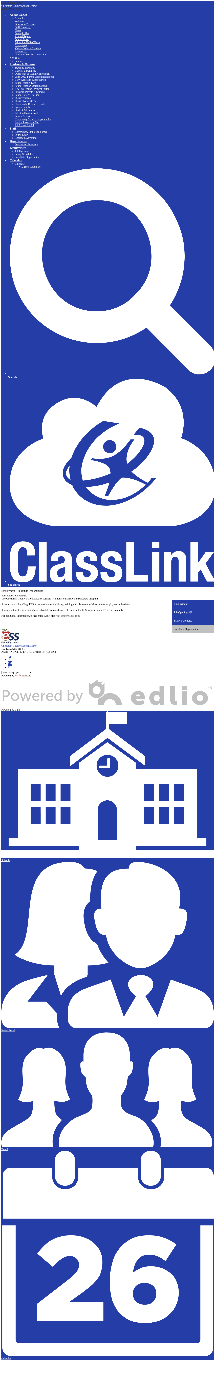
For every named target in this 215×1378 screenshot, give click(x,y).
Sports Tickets (22, 107)
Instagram (10, 666)
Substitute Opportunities (27, 157)
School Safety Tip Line (27, 94)
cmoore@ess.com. (70, 615)
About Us (20, 18)
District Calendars (31, 166)
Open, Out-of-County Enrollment (32, 73)
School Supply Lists (25, 82)
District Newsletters (25, 101)
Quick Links (21, 134)
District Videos (23, 98)
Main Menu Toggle (11, 8)
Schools (19, 61)
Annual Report (23, 36)
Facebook (10, 658)
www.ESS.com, (105, 610)
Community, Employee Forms (31, 131)
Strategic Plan (22, 33)
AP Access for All (24, 125)
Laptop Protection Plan (27, 122)
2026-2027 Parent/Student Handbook (34, 76)
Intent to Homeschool (26, 113)
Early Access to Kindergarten (30, 79)
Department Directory (26, 144)
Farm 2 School (22, 116)
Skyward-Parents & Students (30, 91)
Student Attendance (25, 110)
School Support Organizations (31, 85)
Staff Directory (23, 27)
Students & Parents (25, 67)
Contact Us (21, 51)
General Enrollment (25, 70)
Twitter (10, 662)
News (18, 30)
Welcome (20, 21)
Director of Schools (25, 24)
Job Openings (22, 151)
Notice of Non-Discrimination (31, 54)
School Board (22, 39)
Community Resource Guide (30, 104)
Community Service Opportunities (33, 119)
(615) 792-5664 (47, 651)
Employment (8, 590)
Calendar (19, 163)
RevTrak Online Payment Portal (32, 88)
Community (21, 45)
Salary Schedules (24, 154)
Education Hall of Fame (27, 42)
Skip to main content (12, 2)
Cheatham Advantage (26, 137)
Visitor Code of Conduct (28, 48)
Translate (26, 675)
